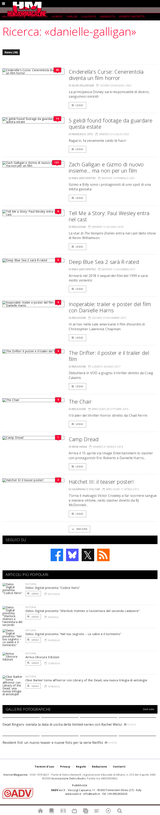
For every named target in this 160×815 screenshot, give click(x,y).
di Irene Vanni (78, 447)
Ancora (81, 529)
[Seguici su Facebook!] (57, 555)
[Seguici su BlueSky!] (72, 555)
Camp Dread (84, 439)
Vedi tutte (149, 709)
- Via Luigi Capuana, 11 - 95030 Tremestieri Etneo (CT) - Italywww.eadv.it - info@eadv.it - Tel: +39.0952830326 (96, 792)
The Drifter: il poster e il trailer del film (109, 356)
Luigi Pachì (88, 16)
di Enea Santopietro (82, 178)
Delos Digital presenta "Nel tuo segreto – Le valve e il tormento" (73, 634)
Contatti (119, 766)
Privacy (65, 766)
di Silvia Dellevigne (81, 85)
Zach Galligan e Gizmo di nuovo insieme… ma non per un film (106, 167)
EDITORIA (30, 584)
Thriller (71, 16)
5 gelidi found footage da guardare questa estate (110, 123)
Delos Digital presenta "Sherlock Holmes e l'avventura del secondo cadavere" (82, 611)
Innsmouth (107, 16)
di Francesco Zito (81, 134)
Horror (57, 16)
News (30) (11, 52)
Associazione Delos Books (68, 778)
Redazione (99, 766)
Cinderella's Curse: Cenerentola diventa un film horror (106, 74)
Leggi (79, 105)
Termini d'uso (44, 766)
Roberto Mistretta (132, 16)
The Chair (80, 401)
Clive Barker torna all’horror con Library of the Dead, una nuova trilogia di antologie (86, 680)
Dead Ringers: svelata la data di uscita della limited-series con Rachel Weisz (62, 724)
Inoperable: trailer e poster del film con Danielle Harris (110, 307)
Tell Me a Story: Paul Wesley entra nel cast (109, 216)
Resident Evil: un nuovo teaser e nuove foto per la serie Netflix (53, 742)
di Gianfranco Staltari (84, 489)
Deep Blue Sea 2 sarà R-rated (104, 261)
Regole (81, 766)
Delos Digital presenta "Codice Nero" (52, 588)
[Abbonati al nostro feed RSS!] (103, 555)
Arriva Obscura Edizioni (42, 657)
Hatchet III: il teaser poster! (101, 481)
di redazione (77, 227)
